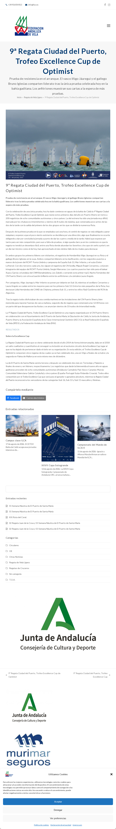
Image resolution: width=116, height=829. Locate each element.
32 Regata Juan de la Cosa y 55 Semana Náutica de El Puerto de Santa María (44, 523)
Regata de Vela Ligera (19, 562)
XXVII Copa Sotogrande (55, 465)
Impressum (77, 825)
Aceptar (58, 801)
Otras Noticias (16, 556)
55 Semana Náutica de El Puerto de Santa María (31, 506)
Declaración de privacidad (60, 825)
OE (10, 551)
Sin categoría (15, 574)
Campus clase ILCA (16, 440)
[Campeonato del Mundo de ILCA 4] (93, 427)
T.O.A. (12, 579)
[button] (111, 774)
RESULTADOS (12, 329)
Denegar (58, 810)
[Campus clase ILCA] (22, 425)
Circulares (14, 545)
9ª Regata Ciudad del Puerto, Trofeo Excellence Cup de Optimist (33, 675)
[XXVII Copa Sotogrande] (58, 438)
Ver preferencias (58, 818)
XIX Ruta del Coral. (18, 517)
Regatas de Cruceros (19, 568)
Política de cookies (41, 825)
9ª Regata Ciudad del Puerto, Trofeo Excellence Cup (86, 675)
